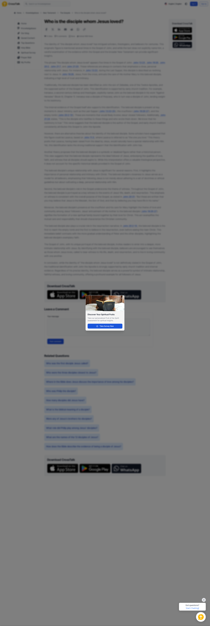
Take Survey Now (106, 326)
